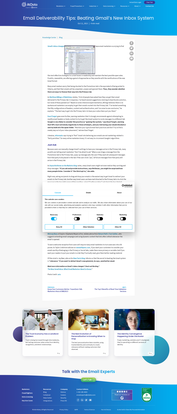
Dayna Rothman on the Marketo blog (63, 166)
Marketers (60, 6)
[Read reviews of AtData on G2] (122, 395)
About (136, 6)
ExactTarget (52, 116)
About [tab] (119, 192)
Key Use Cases (27, 401)
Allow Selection (88, 227)
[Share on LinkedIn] (131, 53)
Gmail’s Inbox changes (56, 46)
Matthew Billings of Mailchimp (61, 97)
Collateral (46, 395)
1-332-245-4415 (82, 392)
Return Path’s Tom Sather (108, 234)
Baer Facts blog (79, 258)
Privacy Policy (64, 410)
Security (63, 398)
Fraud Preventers (76, 6)
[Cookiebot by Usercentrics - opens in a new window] (123, 185)
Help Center (47, 398)
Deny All (59, 227)
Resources (124, 6)
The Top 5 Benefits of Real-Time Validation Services (110, 290)
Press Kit (64, 401)
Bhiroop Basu (53, 234)
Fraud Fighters (27, 393)
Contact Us (150, 6)
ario (59, 275)
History (63, 392)
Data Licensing (108, 6)
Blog (60, 37)
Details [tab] (88, 192)
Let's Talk (87, 379)
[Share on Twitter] (131, 48)
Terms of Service (89, 410)
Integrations (47, 401)
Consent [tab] (58, 192)
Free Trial (150, 2)
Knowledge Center (49, 37)
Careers (63, 395)
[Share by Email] (131, 59)
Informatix (59, 136)
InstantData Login (135, 2)
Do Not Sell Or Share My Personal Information (131, 410)
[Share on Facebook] (131, 43)
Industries (93, 6)
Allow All (118, 227)
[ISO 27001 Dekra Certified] (146, 395)
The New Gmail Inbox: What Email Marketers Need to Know (69, 269)
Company (64, 389)
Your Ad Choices (106, 410)
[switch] (77, 218)
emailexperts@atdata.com (86, 395)
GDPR (76, 410)
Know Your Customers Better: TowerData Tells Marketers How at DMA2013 (65, 290)
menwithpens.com (83, 248)
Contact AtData (82, 389)
